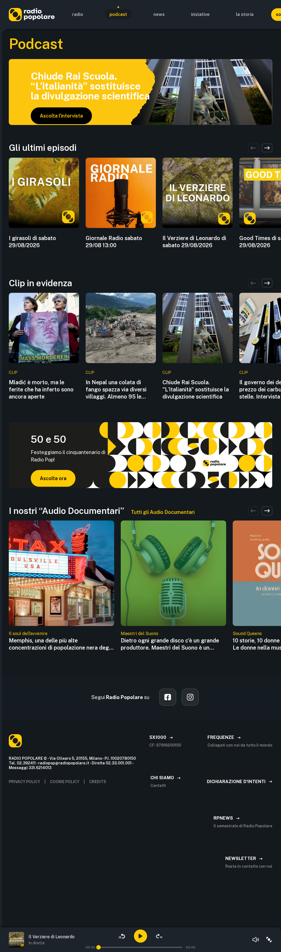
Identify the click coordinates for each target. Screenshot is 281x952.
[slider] (98, 947)
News (159, 14)
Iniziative (200, 14)
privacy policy (24, 782)
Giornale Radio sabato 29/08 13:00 (114, 242)
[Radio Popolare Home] (32, 14)
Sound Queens (247, 633)
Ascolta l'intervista (61, 116)
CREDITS (97, 782)
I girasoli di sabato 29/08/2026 (32, 242)
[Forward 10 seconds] (159, 936)
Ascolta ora (53, 478)
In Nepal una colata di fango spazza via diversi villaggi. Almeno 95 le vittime (116, 389)
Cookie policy (64, 782)
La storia (245, 14)
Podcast (118, 14)
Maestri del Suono (139, 633)
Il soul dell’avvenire (28, 633)
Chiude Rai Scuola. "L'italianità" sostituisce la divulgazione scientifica (195, 389)
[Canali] (269, 939)
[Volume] (255, 939)
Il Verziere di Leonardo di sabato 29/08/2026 (194, 242)
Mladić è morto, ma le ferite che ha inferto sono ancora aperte (41, 389)
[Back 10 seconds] (122, 936)
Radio (77, 14)
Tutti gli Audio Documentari (163, 512)
